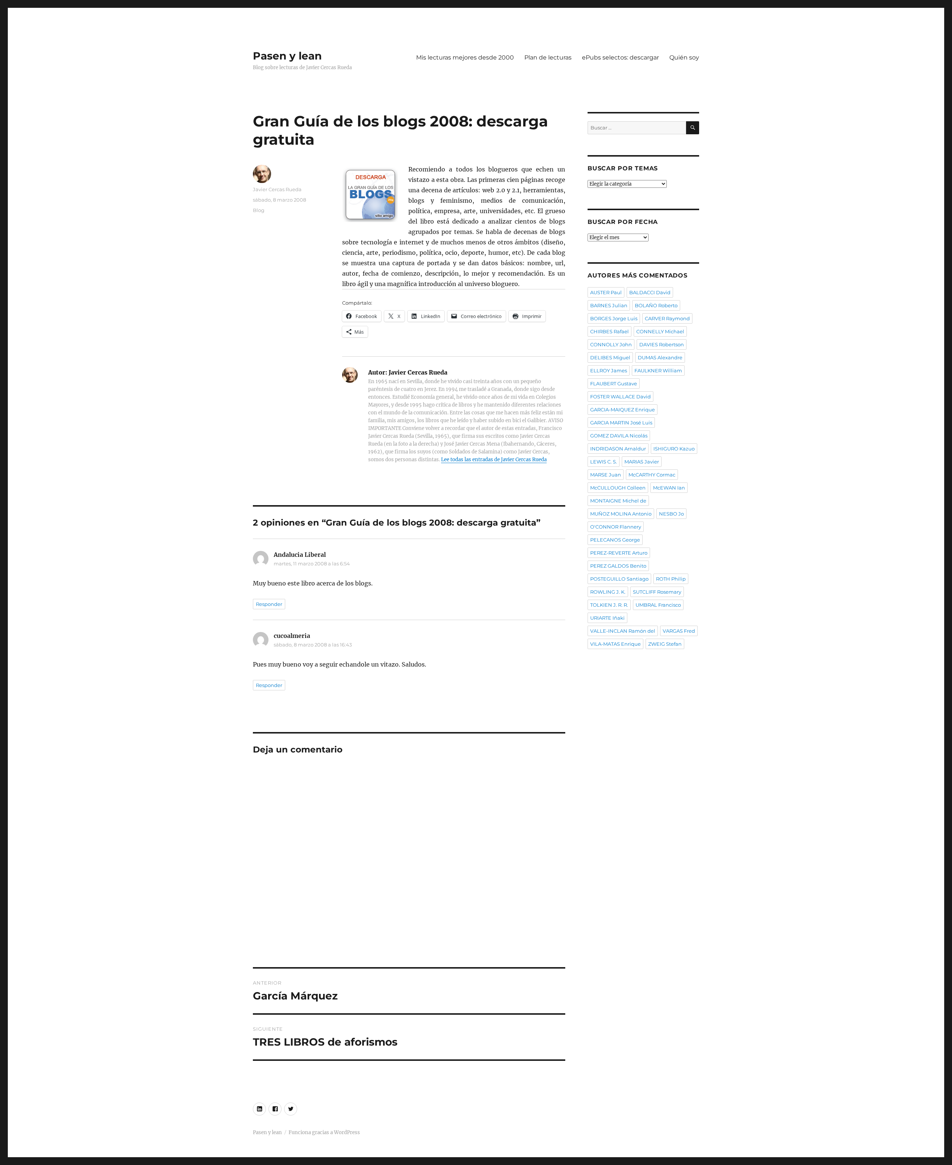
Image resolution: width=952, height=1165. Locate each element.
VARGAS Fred (679, 631)
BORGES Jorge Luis (613, 318)
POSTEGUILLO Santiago (619, 579)
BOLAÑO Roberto (656, 305)
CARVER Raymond (667, 318)
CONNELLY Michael (660, 331)
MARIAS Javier (641, 462)
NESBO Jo (671, 514)
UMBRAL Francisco (658, 605)
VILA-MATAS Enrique (615, 644)
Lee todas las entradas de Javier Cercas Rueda (494, 459)
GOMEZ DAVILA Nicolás (618, 436)
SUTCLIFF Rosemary (657, 592)
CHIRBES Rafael (609, 331)
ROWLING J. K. (607, 592)
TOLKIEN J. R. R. (609, 605)
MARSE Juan (605, 475)
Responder (269, 604)
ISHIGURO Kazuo (674, 449)
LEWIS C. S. (603, 462)
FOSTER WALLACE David (620, 396)
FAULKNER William (658, 370)
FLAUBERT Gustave (613, 383)
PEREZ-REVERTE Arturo (618, 553)
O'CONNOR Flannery (615, 527)
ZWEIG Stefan (665, 644)
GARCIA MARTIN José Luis (621, 423)
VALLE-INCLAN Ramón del (622, 631)
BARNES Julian (608, 305)
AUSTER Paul (606, 292)
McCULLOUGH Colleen (618, 488)
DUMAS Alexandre (660, 357)
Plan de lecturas (548, 57)
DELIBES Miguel (610, 357)
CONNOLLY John (611, 344)
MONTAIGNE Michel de (618, 501)
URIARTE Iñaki (607, 618)
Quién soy (684, 57)
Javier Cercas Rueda (277, 189)
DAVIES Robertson (661, 344)
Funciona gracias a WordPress (324, 1132)
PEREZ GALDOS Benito (618, 566)
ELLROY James (608, 370)
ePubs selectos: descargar (620, 57)
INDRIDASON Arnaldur (618, 449)
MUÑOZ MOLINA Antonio (621, 514)
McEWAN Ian (669, 488)
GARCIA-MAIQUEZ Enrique (622, 410)
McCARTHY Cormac (651, 475)
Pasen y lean (287, 55)
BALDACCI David (649, 292)
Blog (258, 210)
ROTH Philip (671, 579)
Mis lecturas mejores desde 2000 (465, 57)
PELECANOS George (615, 540)
